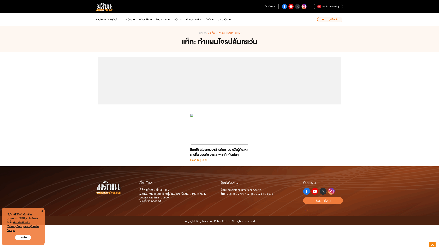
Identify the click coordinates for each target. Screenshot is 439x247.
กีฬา (208, 19)
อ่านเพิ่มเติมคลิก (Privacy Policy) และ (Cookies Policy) (23, 226)
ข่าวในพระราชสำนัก (107, 19)
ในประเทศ (161, 19)
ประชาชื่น (223, 19)
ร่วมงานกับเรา (323, 200)
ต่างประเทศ (192, 19)
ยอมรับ (23, 237)
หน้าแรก (202, 33)
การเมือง (127, 19)
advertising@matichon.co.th (244, 189)
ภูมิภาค (178, 19)
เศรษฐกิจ (144, 19)
